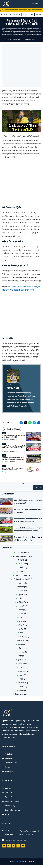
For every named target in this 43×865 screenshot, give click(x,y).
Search (21, 483)
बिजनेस (20, 644)
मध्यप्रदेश (21, 652)
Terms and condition (12, 801)
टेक (21, 617)
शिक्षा (21, 679)
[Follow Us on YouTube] (23, 845)
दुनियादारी (21, 625)
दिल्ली (21, 621)
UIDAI (31, 14)
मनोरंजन (21, 656)
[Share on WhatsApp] (30, 422)
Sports (21, 568)
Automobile (20, 552)
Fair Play (8, 814)
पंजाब (21, 633)
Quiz (10, 14)
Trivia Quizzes (20, 575)
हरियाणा (21, 687)
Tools (22, 571)
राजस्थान (21, 664)
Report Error (9, 771)
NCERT (21, 560)
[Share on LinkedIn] (38, 422)
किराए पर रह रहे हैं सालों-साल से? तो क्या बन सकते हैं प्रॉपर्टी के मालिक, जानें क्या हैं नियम (13, 458)
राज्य (21, 667)
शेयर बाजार (21, 683)
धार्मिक (21, 629)
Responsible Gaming (12, 810)
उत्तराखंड (21, 591)
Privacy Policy (10, 797)
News (20, 564)
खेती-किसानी (21, 602)
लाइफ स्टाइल (21, 671)
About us (8, 788)
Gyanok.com (17, 861)
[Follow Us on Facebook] (4, 845)
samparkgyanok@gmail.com (15, 840)
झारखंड (21, 614)
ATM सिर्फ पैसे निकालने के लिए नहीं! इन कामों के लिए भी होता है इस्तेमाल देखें (20, 10)
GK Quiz (8, 767)
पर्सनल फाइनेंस (21, 637)
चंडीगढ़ (21, 610)
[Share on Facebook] (21, 422)
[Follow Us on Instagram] (18, 845)
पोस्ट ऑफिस (21, 640)
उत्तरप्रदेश (21, 587)
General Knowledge (20, 556)
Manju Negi (31, 39)
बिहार (20, 648)
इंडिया (21, 583)
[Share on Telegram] (34, 422)
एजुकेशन (20, 594)
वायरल (22, 675)
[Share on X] (25, 422)
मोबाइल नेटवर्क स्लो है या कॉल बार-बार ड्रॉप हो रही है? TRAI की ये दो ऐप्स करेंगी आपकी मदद (13, 447)
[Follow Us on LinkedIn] (13, 845)
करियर (21, 598)
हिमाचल (21, 690)
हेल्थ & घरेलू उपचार (21, 694)
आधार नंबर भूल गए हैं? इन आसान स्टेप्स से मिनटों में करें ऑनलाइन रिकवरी (12, 469)
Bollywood (17, 14)
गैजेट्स (21, 606)
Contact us (9, 792)
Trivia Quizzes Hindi (21, 579)
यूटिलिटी (4, 433)
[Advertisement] (21, 65)
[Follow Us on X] (9, 845)
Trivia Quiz (9, 754)
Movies (25, 14)
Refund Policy (10, 806)
